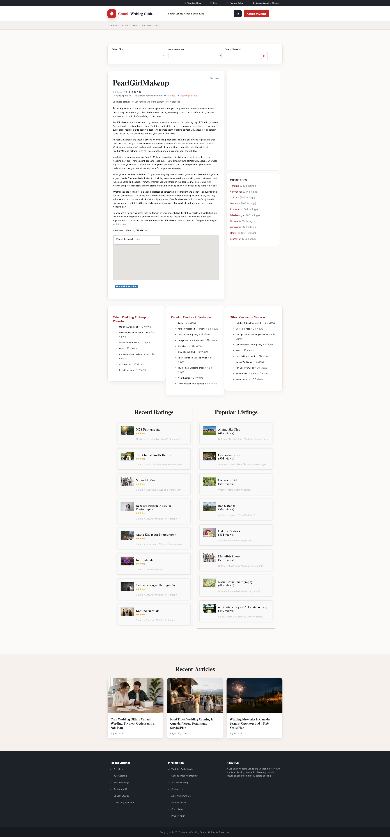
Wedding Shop (194, 3)
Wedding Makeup (188, 95)
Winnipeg (235, 227)
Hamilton (235, 232)
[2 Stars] (115, 92)
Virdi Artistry (125, 364)
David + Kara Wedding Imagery (191, 368)
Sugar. (180, 323)
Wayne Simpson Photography (191, 329)
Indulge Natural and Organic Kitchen (253, 334)
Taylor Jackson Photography (190, 383)
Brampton (235, 238)
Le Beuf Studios (121, 795)
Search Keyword (233, 49)
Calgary (234, 197)
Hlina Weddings (121, 782)
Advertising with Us (181, 795)
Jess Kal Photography (187, 334)
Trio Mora (118, 769)
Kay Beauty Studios (128, 342)
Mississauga (237, 215)
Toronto (234, 185)
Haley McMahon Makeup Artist (134, 332)
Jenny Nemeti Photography (249, 344)
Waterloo (136, 25)
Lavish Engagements (123, 802)
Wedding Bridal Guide (182, 769)
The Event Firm (243, 379)
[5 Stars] (121, 92)
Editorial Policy (178, 802)
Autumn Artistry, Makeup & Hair (134, 354)
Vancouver (236, 191)
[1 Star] (114, 92)
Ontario (124, 25)
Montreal (235, 203)
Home (113, 25)
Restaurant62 (120, 789)
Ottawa (234, 221)
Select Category (176, 49)
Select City (117, 49)
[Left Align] (238, 13)
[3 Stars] (117, 92)
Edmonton (236, 209)
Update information (126, 286)
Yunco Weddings (244, 362)
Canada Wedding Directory (267, 3)
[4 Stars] (119, 92)
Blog (215, 3)
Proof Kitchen (183, 378)
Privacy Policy (178, 815)
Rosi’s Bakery (183, 346)
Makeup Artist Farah (128, 327)
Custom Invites (243, 329)
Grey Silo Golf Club (186, 352)
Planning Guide (236, 3)
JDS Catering (120, 775)
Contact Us (177, 789)
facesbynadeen (126, 370)
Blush (121, 348)
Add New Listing (256, 13)
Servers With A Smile (246, 373)
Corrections (177, 809)
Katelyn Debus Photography (190, 340)
